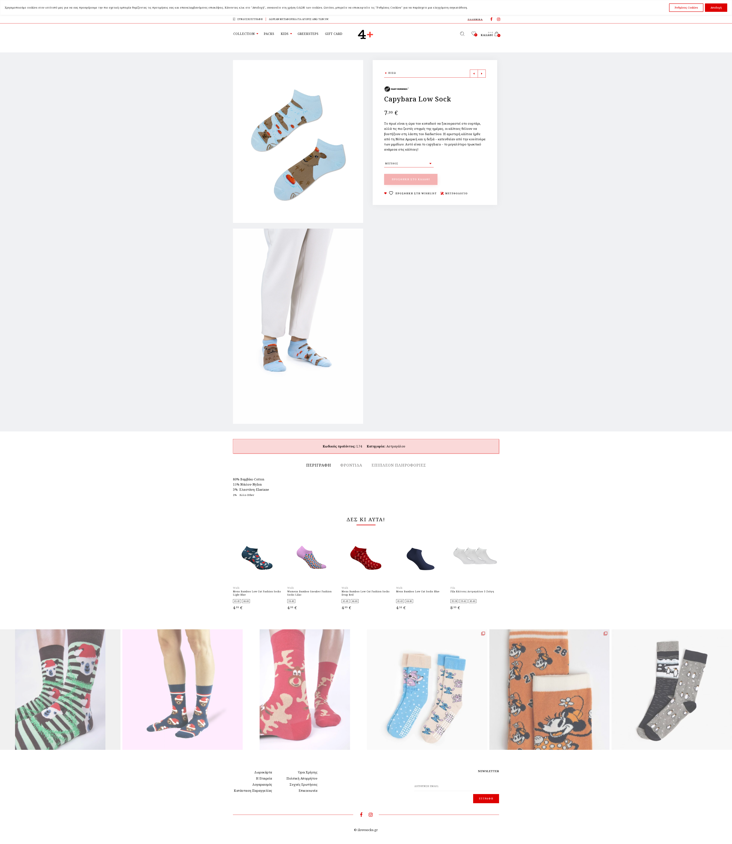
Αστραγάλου (395, 446)
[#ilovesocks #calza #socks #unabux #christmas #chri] (60, 689)
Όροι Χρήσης (308, 772)
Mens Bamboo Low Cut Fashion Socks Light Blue (257, 593)
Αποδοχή (716, 7)
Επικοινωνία (308, 791)
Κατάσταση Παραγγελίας (253, 791)
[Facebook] (491, 19)
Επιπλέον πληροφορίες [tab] (399, 465)
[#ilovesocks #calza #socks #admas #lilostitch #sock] (427, 689)
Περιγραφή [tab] (318, 465)
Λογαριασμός (262, 784)
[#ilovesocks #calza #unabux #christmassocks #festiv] (305, 689)
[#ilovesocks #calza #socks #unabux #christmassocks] (182, 689)
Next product (482, 73)
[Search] (462, 33)
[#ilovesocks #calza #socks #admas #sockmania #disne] (549, 689)
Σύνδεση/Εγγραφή (250, 19)
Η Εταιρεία (264, 778)
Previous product (474, 73)
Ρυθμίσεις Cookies (686, 7)
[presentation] (238, 566)
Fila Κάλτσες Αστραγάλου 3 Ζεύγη (472, 591)
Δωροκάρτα (263, 772)
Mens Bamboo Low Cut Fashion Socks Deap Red (366, 593)
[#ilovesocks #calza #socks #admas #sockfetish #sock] (672, 689)
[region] (366, 7)
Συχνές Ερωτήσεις (303, 784)
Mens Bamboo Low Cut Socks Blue (418, 591)
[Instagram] (498, 19)
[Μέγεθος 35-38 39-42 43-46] (409, 163)
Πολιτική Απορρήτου (302, 778)
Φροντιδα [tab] (351, 465)
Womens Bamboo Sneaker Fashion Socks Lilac (309, 593)
